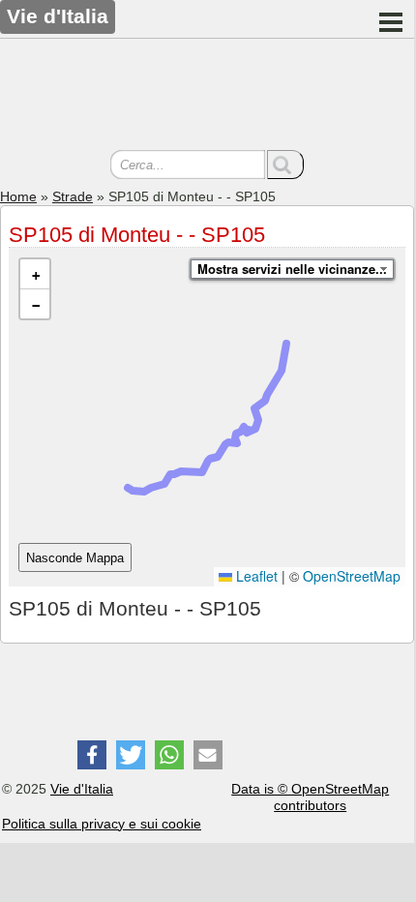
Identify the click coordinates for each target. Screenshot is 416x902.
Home (18, 196)
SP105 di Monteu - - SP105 (137, 235)
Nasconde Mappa (75, 558)
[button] (34, 274)
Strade (72, 196)
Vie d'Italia (81, 789)
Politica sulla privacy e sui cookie (101, 823)
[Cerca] (285, 164)
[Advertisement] (207, 96)
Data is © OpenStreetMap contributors (310, 797)
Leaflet (255, 576)
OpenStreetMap (352, 576)
